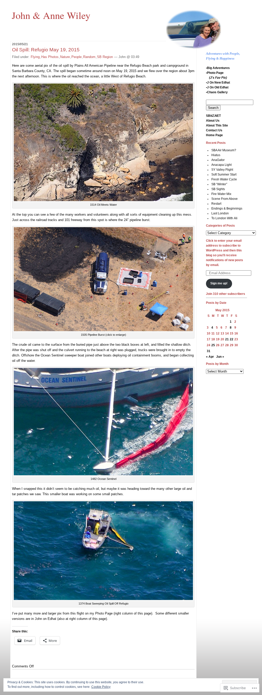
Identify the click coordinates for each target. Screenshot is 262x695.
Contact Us (214, 130)
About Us (213, 120)
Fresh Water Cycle (224, 179)
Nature (65, 57)
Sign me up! (218, 283)
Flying (35, 57)
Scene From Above (224, 198)
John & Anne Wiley (51, 15)
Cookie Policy (101, 687)
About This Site (217, 125)
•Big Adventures (218, 68)
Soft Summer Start (223, 174)
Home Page (214, 135)
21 (227, 339)
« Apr (210, 356)
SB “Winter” (219, 184)
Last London (220, 213)
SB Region (105, 57)
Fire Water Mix (221, 193)
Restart (216, 203)
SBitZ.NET (213, 115)
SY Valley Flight (222, 169)
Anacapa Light (221, 164)
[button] (103, 142)
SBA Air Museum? (223, 150)
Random (89, 57)
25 (213, 345)
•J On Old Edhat (217, 87)
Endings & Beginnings (226, 208)
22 (231, 339)
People (76, 57)
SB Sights (218, 189)
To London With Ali (224, 218)
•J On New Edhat (218, 82)
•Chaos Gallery (217, 92)
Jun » (220, 356)
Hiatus (215, 155)
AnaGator (218, 159)
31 (208, 351)
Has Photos (50, 57)
